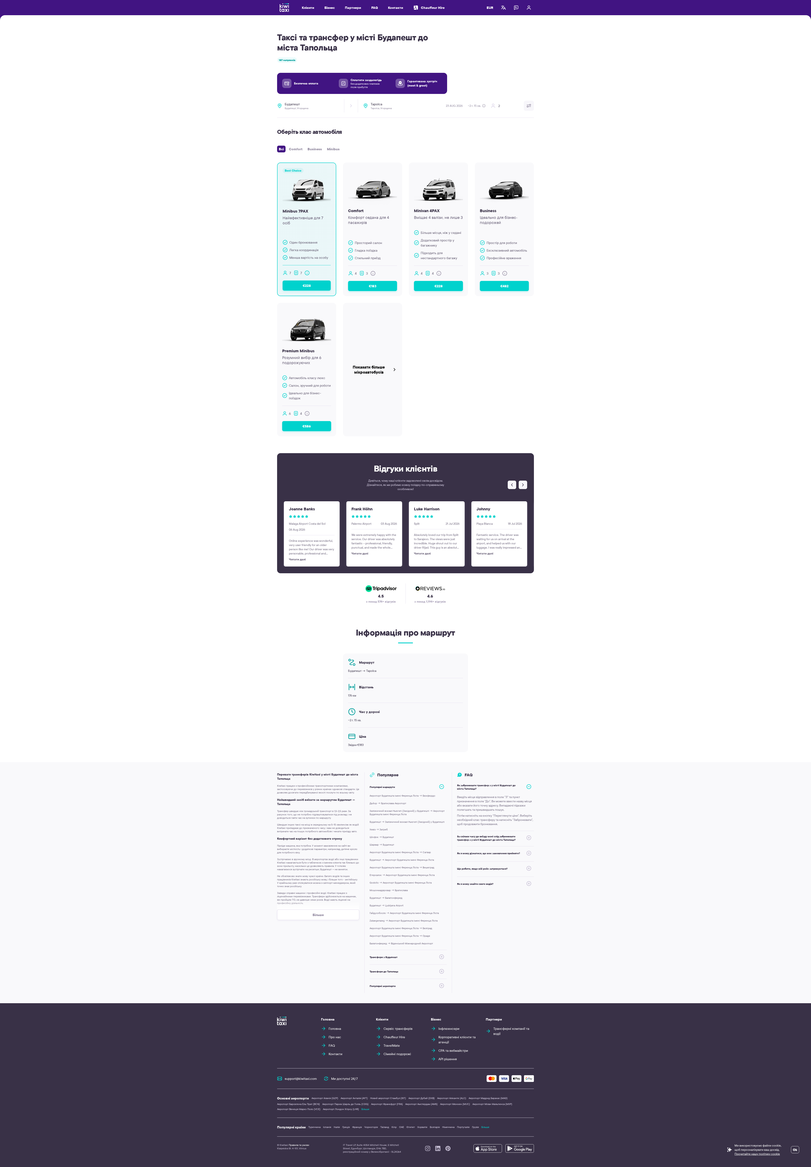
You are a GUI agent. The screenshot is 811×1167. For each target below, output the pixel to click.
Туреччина (314, 1127)
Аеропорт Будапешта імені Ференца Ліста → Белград (401, 928)
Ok (795, 1150)
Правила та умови (299, 1145)
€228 (307, 285)
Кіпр (394, 1127)
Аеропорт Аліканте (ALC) (451, 1098)
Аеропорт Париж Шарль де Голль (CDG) (345, 1104)
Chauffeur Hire (433, 7)
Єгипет (411, 1127)
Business (315, 149)
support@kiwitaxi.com (301, 1078)
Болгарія (435, 1127)
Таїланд (384, 1127)
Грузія (475, 1127)
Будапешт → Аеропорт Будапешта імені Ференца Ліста (402, 859)
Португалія (463, 1127)
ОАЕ (401, 1127)
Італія (337, 1127)
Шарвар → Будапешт (382, 844)
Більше (365, 1109)
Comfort (295, 149)
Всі (281, 149)
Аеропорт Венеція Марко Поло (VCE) (298, 1109)
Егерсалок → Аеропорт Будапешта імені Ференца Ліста (402, 875)
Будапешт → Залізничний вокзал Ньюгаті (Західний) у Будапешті (407, 821)
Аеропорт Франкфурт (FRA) (387, 1104)
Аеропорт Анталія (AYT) (354, 1098)
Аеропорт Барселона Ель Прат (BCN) (298, 1104)
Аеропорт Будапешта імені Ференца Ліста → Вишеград (402, 867)
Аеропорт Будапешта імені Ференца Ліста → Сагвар (400, 852)
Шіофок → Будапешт (382, 837)
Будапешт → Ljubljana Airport (386, 905)
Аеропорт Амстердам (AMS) (421, 1104)
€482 (504, 286)
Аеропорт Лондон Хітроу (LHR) (341, 1109)
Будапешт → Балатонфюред (386, 897)
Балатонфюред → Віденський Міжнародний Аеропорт (401, 943)
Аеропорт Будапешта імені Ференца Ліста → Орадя (400, 935)
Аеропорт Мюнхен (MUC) (455, 1104)
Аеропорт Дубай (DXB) (421, 1098)
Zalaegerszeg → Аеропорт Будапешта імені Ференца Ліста (404, 920)
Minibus (333, 149)
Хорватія (422, 1127)
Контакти (395, 7)
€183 (372, 286)
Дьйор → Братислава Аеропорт (388, 803)
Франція (357, 1127)
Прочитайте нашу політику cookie (757, 1154)
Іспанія (327, 1127)
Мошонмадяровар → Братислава (389, 890)
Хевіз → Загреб (379, 829)
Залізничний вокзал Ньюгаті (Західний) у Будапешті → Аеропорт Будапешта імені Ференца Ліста (407, 812)
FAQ (374, 7)
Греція (346, 1127)
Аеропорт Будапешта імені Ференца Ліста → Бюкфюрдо (402, 795)
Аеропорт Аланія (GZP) (325, 1098)
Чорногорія (371, 1127)
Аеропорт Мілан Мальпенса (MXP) (492, 1104)
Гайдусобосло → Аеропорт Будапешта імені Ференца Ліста (404, 913)
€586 (306, 426)
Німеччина (448, 1127)
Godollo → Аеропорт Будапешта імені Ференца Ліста (401, 882)
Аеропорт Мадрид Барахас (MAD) (488, 1098)
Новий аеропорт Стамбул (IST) (388, 1098)
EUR (490, 7)
